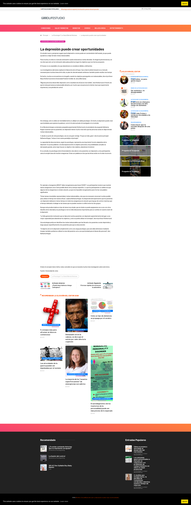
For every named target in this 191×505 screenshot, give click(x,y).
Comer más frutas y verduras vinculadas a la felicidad (140, 115)
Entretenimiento (116, 28)
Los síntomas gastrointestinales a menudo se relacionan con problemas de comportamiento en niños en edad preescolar (142, 463)
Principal (45, 35)
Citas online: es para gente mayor (139, 80)
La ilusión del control (57, 456)
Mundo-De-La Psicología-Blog (51, 324)
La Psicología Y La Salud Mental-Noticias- (64, 35)
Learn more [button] (64, 501)
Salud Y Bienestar (61, 28)
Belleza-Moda (100, 28)
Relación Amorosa (136, 122)
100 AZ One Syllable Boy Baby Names (60, 466)
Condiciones (45, 28)
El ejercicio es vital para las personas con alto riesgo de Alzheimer (140, 103)
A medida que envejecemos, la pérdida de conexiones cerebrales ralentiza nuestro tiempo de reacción (142, 480)
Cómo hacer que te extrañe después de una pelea (140, 126)
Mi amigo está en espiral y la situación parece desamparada (80, 9)
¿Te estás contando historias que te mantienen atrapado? (60, 447)
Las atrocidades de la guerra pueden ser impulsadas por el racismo (50, 365)
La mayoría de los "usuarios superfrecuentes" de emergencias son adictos (76, 381)
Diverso (87, 28)
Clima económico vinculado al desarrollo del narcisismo (140, 449)
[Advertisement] (76, 104)
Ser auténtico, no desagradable (138, 91)
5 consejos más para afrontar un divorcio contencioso (48, 332)
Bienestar (76, 28)
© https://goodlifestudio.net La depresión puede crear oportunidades (97, 498)
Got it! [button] (185, 501)
